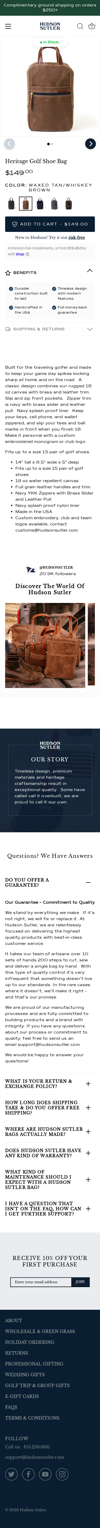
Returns (16, 1353)
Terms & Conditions (32, 1418)
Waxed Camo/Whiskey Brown (69, 203)
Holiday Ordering (29, 1342)
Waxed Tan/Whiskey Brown (25, 203)
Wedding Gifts (25, 1374)
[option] (50, 87)
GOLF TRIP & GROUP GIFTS (37, 1385)
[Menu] (8, 26)
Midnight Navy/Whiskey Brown (40, 203)
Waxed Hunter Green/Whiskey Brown (11, 203)
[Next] (90, 143)
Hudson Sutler (33, 1510)
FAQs (11, 1407)
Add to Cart (54, 224)
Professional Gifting (34, 1363)
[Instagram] (62, 1473)
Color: (49, 188)
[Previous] (9, 143)
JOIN (80, 1282)
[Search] (80, 27)
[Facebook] (28, 1473)
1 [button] (48, 144)
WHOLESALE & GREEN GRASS (40, 1331)
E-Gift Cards (22, 1396)
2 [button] (52, 144)
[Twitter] (11, 1473)
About (13, 1320)
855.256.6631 (37, 1446)
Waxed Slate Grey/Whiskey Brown (54, 203)
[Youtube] (45, 1473)
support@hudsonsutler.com (49, 1044)
